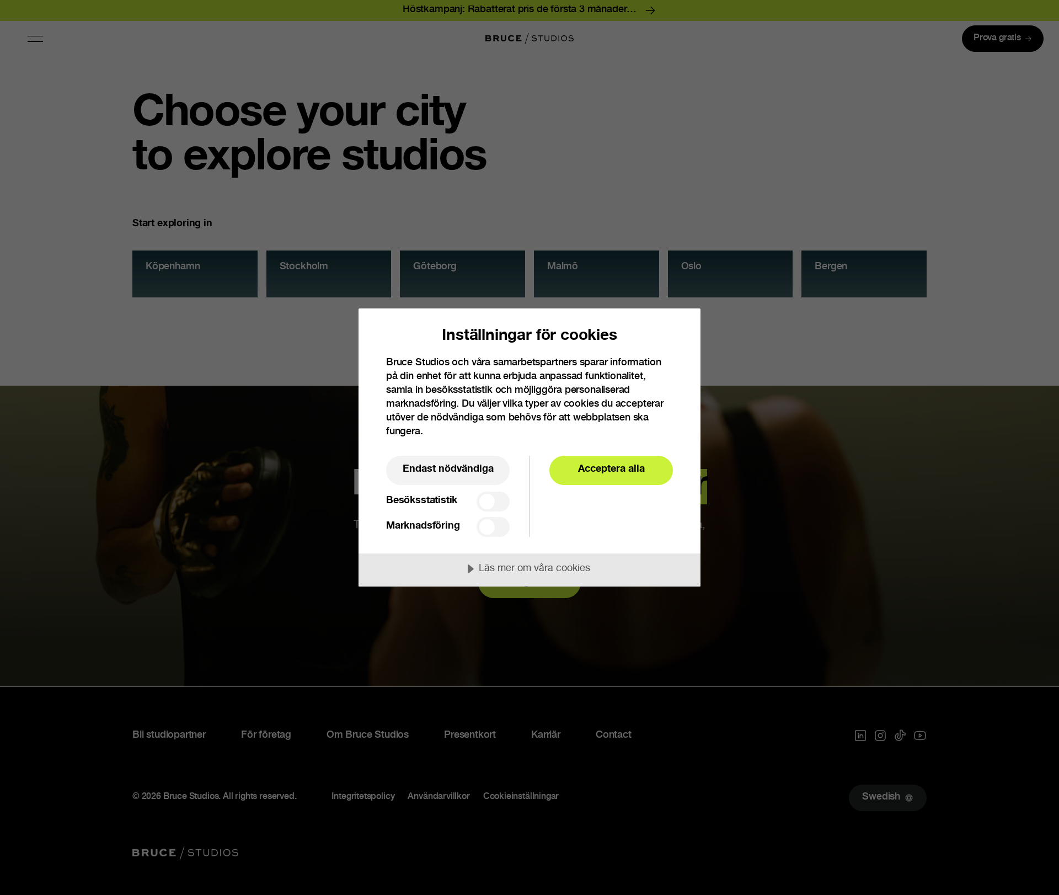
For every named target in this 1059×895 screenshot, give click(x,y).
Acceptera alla (611, 470)
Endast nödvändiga (448, 470)
